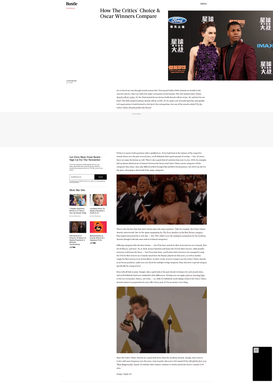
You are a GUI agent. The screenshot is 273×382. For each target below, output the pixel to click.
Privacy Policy (75, 182)
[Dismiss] (269, 348)
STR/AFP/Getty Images (272, 45)
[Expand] (255, 348)
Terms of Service (101, 181)
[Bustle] (71, 3)
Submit (100, 177)
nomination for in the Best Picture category (176, 232)
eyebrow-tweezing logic (195, 275)
